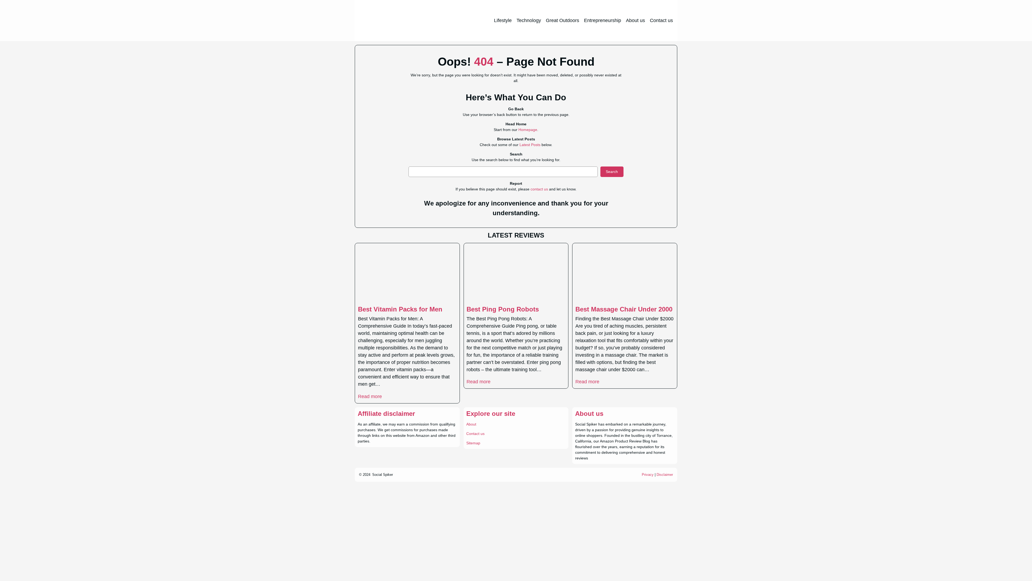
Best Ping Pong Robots (503, 309)
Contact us (475, 433)
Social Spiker (382, 475)
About (471, 424)
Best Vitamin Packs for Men (400, 309)
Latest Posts (529, 145)
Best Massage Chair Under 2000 (623, 309)
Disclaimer (665, 475)
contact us (539, 189)
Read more (370, 396)
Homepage (527, 129)
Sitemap (473, 443)
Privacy (648, 475)
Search (612, 171)
